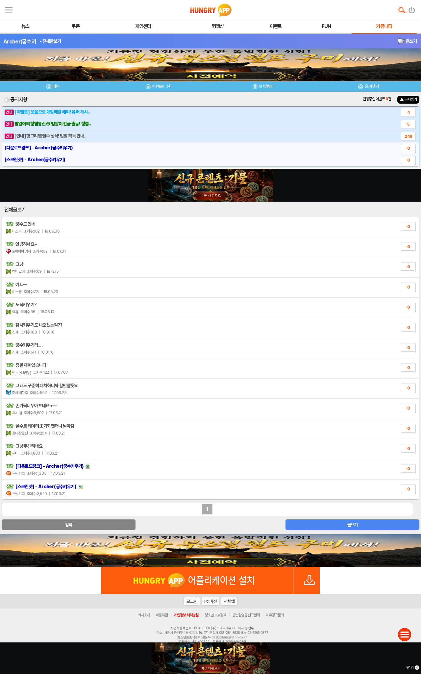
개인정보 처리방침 (186, 615)
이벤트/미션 (161, 86)
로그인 (191, 601)
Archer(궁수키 (19, 41)
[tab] (52, 87)
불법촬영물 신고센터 (246, 615)
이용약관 (162, 615)
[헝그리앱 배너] (210, 550)
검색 (68, 524)
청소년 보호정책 (215, 615)
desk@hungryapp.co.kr (229, 637)
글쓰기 (411, 41)
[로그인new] (412, 8)
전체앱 (229, 601)
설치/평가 (266, 86)
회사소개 (144, 615)
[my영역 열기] (8, 9)
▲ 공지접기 (408, 99)
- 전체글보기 (50, 41)
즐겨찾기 (371, 86)
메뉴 (55, 86)
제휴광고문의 (275, 615)
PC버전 (210, 601)
